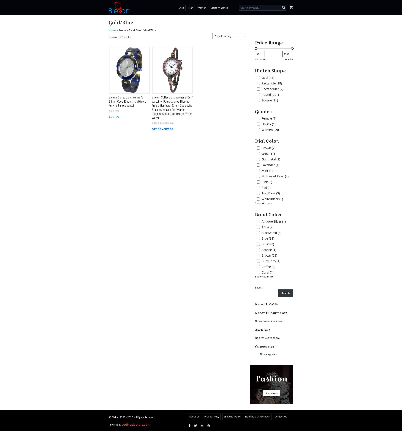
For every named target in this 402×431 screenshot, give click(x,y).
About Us (194, 416)
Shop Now (271, 393)
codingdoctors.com (136, 424)
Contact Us (281, 416)
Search (259, 287)
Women (201, 7)
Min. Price (260, 59)
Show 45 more (263, 203)
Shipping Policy (232, 416)
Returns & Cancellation (257, 416)
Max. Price (287, 59)
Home (112, 30)
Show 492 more (264, 276)
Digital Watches (219, 7)
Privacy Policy (211, 416)
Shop (181, 7)
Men (190, 7)
